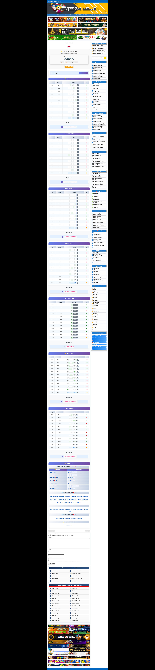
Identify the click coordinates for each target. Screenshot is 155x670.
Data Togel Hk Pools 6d (97, 254)
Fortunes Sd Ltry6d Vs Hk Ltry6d (98, 138)
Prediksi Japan (69, 43)
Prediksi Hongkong (96, 274)
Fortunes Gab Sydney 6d (97, 142)
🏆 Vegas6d (94, 325)
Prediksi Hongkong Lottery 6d (98, 277)
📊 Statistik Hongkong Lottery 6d (97, 202)
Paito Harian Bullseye (97, 115)
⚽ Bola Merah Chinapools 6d (97, 158)
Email (49, 553)
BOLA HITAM (72, 14)
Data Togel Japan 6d (96, 252)
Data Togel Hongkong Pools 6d (98, 245)
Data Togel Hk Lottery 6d (97, 255)
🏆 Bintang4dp (94, 324)
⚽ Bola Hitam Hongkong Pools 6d (98, 186)
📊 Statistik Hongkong (96, 199)
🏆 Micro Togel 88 (95, 294)
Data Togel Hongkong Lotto (98, 243)
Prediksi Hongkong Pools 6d (98, 280)
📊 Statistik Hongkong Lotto (97, 204)
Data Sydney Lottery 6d (97, 262)
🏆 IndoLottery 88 (95, 300)
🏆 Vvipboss (94, 288)
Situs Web (50, 557)
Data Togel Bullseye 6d (97, 234)
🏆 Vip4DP (94, 327)
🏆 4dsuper (94, 291)
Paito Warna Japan (96, 78)
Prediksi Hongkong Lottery (97, 276)
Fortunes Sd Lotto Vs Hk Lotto (98, 136)
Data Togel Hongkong (97, 239)
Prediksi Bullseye (96, 268)
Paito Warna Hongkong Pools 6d (99, 76)
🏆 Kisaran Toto (95, 295)
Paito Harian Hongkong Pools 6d (99, 127)
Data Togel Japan (96, 247)
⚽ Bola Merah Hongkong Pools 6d (98, 166)
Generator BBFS (96, 98)
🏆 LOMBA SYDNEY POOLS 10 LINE (98, 50)
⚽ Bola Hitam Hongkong (96, 179)
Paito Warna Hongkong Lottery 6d (99, 73)
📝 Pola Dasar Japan (95, 227)
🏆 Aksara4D (94, 322)
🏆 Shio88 (94, 316)
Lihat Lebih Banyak (69, 66)
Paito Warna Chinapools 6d (98, 68)
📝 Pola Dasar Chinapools (96, 216)
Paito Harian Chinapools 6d (98, 119)
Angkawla (52, 14)
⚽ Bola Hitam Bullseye (96, 173)
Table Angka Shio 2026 (97, 109)
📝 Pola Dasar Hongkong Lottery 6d (98, 222)
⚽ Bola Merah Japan (96, 167)
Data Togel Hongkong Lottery (98, 240)
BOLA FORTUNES (92, 14)
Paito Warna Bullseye (97, 64)
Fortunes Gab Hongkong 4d (98, 147)
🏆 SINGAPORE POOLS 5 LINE (97, 47)
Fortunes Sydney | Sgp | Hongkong (99, 141)
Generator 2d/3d (96, 93)
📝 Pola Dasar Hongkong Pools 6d (98, 225)
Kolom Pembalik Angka (97, 104)
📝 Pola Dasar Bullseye (96, 213)
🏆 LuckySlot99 (95, 310)
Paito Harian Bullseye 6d (97, 116)
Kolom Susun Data (96, 105)
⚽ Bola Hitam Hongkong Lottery (97, 181)
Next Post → (87, 531)
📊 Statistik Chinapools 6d (96, 198)
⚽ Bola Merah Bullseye (96, 153)
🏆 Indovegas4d (95, 321)
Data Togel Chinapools (97, 236)
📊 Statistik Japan (95, 207)
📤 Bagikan (68, 62)
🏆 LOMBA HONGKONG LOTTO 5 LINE (98, 48)
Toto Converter (95, 107)
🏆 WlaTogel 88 (95, 305)
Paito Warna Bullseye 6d (97, 65)
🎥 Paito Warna (74, 62)
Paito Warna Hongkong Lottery (98, 71)
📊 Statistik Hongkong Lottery (97, 201)
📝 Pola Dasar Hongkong (96, 219)
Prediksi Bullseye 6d (96, 269)
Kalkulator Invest (96, 99)
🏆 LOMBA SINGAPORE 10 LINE (97, 53)
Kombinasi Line (96, 101)
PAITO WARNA (58, 14)
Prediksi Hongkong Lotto (97, 279)
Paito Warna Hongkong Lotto (98, 75)
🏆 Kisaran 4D (94, 297)
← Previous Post (51, 531)
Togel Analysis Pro (96, 91)
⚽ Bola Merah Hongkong (96, 160)
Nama (49, 549)
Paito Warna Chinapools (97, 67)
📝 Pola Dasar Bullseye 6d (96, 214)
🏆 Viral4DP (94, 306)
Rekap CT (95, 90)
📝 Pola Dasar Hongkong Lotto (97, 224)
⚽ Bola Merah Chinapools (96, 156)
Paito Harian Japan (96, 129)
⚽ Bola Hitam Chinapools (96, 176)
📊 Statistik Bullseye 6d (96, 194)
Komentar (50, 537)
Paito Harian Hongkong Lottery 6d (99, 124)
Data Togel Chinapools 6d (97, 237)
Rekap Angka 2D (96, 83)
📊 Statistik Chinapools (96, 196)
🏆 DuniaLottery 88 (95, 302)
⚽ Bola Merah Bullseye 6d (96, 155)
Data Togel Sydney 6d (97, 260)
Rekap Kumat (95, 88)
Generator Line (95, 94)
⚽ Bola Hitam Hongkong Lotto (97, 184)
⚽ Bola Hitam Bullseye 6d (96, 175)
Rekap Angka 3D (96, 85)
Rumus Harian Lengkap (97, 96)
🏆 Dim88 (94, 289)
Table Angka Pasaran (97, 102)
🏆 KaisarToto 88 (95, 303)
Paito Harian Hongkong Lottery (98, 123)
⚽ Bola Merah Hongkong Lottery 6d (98, 163)
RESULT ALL (104, 14)
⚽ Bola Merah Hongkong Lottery (97, 161)
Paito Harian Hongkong (97, 121)
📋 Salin (62, 62)
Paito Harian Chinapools (97, 118)
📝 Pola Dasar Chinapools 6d (97, 217)
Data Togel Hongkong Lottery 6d (98, 242)
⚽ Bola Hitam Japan (95, 187)
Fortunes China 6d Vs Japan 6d (98, 139)
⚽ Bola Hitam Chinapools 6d (97, 178)
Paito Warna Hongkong (97, 70)
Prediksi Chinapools (96, 271)
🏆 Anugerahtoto (95, 319)
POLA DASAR (85, 14)
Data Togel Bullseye (96, 232)
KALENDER (98, 14)
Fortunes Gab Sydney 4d (97, 146)
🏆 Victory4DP (94, 308)
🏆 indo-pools (94, 313)
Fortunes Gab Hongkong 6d (98, 144)
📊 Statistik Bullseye (95, 193)
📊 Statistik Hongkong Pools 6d (97, 205)
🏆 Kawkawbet (94, 329)
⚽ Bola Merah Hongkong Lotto (97, 164)
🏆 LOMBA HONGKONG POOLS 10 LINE (98, 51)
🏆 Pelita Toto (94, 299)
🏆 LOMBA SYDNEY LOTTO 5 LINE (97, 45)
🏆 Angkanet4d (95, 314)
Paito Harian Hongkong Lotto (98, 126)
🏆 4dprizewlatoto (95, 311)
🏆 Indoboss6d (95, 292)
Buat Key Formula (83, 73)
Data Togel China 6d (96, 257)
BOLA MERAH (78, 14)
